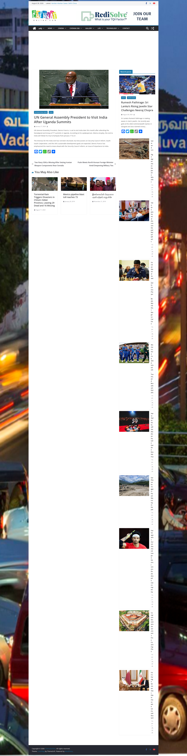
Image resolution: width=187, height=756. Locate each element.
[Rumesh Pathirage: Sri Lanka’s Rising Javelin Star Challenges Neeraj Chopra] (137, 84)
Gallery (88, 28)
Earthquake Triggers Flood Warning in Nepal (152, 493)
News (50, 28)
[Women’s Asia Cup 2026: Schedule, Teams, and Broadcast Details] (134, 376)
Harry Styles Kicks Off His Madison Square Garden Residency (152, 435)
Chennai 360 (75, 28)
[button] (43, 28)
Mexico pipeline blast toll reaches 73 (73, 196)
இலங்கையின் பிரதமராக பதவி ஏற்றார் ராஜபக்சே (103, 196)
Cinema (61, 28)
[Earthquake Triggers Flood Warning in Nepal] (134, 501)
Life (99, 28)
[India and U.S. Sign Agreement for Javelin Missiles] (134, 168)
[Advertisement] (93, 53)
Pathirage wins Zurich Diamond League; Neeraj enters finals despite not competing (152, 561)
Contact (126, 28)
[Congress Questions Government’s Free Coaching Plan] (134, 639)
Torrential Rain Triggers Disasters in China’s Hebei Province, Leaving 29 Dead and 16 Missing (44, 200)
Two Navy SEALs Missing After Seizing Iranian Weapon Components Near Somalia (53, 164)
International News (41, 112)
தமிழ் (40, 28)
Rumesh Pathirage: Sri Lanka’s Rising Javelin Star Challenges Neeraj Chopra (137, 106)
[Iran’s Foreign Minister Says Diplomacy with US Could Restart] (134, 702)
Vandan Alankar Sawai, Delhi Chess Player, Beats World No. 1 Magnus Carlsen (152, 293)
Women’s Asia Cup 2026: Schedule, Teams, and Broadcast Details (152, 369)
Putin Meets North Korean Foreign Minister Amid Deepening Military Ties (95, 164)
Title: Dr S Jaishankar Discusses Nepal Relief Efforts (62, 4)
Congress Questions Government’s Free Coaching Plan (152, 632)
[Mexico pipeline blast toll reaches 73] (74, 179)
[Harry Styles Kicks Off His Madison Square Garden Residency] (134, 442)
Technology (111, 28)
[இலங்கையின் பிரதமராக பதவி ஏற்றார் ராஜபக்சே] (103, 179)
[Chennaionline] (34, 28)
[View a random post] (152, 28)
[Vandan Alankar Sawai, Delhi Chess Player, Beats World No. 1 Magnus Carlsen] (134, 300)
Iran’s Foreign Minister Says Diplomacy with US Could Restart (152, 695)
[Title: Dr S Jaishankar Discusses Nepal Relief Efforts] (134, 229)
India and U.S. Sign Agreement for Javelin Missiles (152, 161)
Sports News (131, 97)
